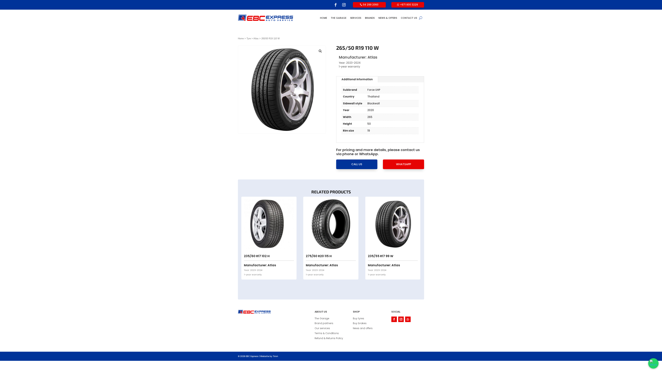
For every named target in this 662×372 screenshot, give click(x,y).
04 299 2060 (370, 4)
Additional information (357, 79)
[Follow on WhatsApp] (408, 319)
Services (355, 18)
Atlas (256, 38)
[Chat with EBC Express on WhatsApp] (653, 363)
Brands (370, 18)
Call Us (356, 164)
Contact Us (409, 18)
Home (323, 18)
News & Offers (387, 18)
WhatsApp (403, 164)
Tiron (275, 356)
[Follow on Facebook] (335, 4)
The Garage (338, 18)
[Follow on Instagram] (343, 4)
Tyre (249, 38)
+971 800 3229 (409, 4)
